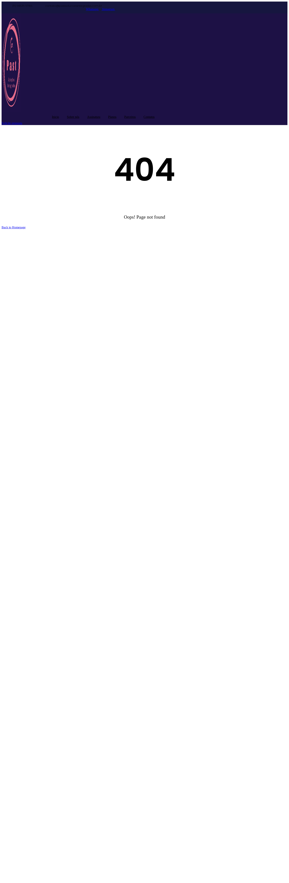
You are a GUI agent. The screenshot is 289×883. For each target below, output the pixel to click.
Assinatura (93, 117)
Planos (112, 117)
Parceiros (130, 117)
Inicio (55, 117)
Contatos (149, 117)
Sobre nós (73, 117)
